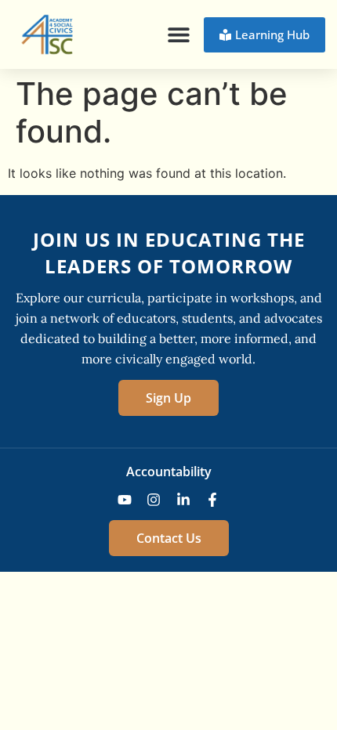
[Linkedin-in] (183, 499)
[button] (178, 34)
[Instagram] (153, 499)
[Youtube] (124, 499)
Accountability (169, 471)
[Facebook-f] (213, 499)
